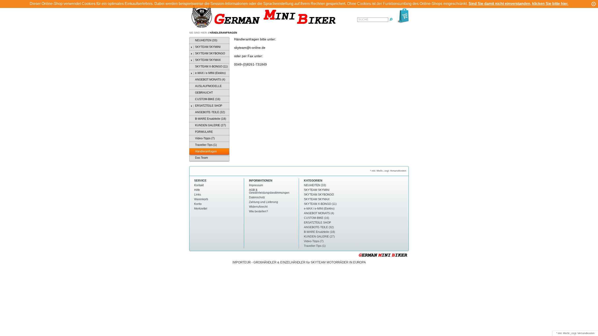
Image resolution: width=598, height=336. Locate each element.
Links (197, 194)
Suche (363, 19)
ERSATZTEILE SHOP (208, 105)
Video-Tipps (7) (205, 138)
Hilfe (197, 190)
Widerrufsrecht (258, 206)
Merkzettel (200, 208)
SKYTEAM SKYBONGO (210, 53)
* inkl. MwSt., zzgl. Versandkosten (388, 170)
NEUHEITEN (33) (206, 40)
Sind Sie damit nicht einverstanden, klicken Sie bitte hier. (518, 4)
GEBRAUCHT (204, 92)
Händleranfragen (223, 32)
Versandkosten (585, 333)
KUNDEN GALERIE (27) (210, 125)
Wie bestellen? (258, 211)
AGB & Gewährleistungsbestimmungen (269, 191)
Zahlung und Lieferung (263, 202)
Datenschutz (257, 197)
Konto (198, 204)
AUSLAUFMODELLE (208, 86)
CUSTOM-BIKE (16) (207, 99)
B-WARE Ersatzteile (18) (210, 118)
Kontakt (199, 185)
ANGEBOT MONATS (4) (210, 79)
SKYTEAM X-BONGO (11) (211, 66)
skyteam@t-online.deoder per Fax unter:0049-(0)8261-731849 (250, 56)
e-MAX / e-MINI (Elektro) (210, 73)
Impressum (256, 185)
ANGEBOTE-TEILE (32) (210, 112)
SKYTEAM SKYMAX (208, 60)
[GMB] (265, 16)
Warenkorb (201, 199)
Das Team (201, 157)
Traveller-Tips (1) (206, 145)
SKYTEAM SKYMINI (208, 47)
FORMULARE (204, 131)
